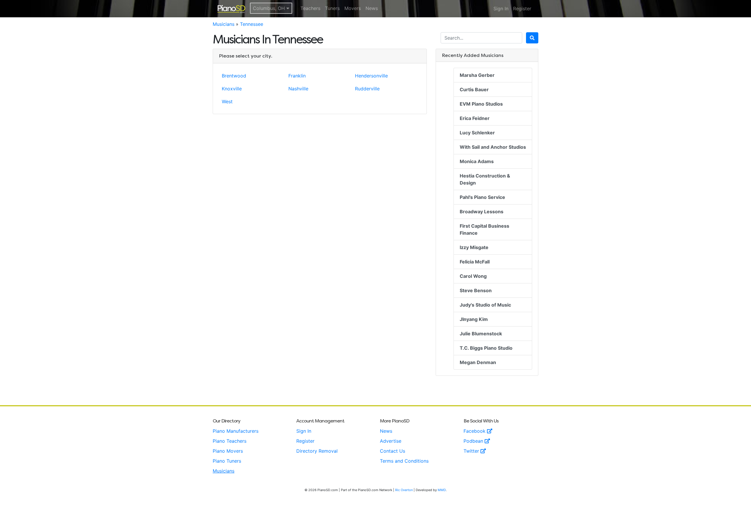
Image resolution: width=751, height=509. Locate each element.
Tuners (332, 8)
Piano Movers (228, 451)
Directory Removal (317, 451)
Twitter (472, 451)
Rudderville (367, 89)
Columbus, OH (269, 8)
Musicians (223, 24)
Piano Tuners (227, 461)
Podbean (474, 441)
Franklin (297, 76)
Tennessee (251, 24)
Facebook (475, 431)
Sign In (500, 8)
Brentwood (234, 76)
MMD (442, 490)
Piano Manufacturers (235, 431)
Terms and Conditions (404, 461)
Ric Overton (404, 490)
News (372, 8)
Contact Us (392, 451)
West (227, 101)
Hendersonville (371, 76)
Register (522, 8)
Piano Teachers (229, 441)
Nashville (298, 89)
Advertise (390, 441)
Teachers (310, 8)
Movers (352, 8)
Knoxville (232, 89)
